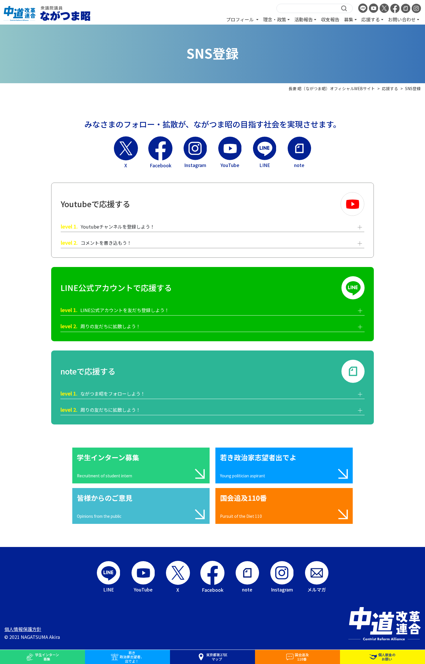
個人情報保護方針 (22, 629)
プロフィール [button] (240, 19)
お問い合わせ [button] (402, 19)
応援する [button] (370, 19)
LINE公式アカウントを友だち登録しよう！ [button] (114, 310)
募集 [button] (348, 19)
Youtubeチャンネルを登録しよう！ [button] (108, 226)
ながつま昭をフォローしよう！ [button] (102, 393)
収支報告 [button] (330, 19)
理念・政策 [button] (274, 19)
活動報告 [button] (303, 19)
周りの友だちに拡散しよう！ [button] (100, 326)
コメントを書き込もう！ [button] (96, 242)
